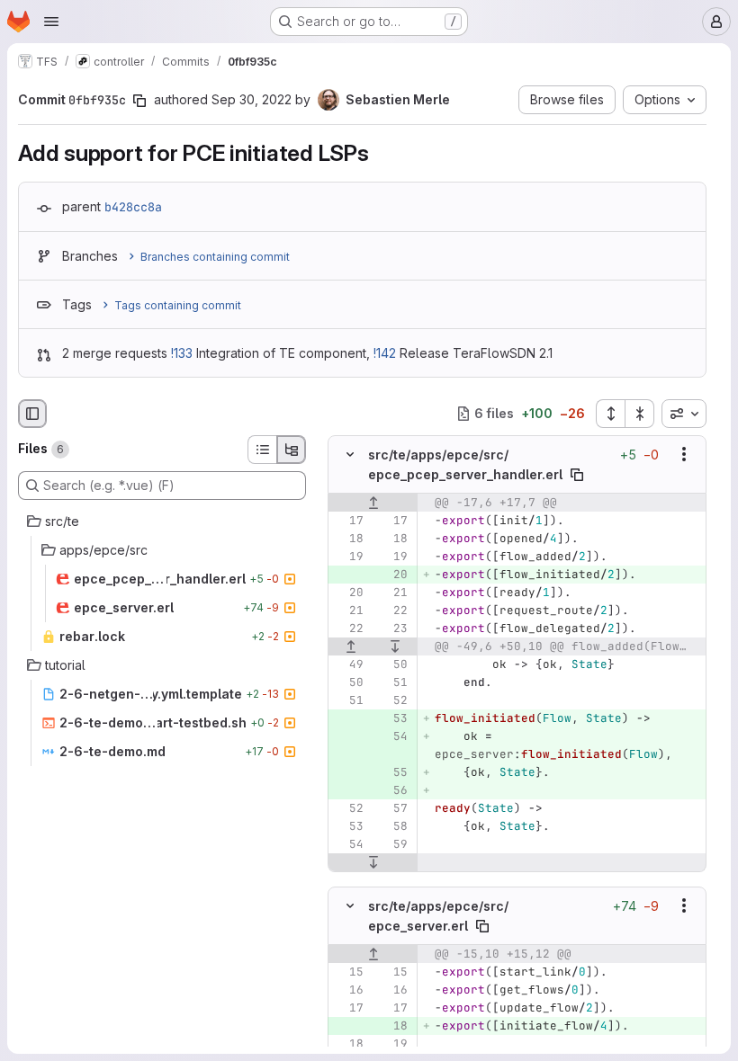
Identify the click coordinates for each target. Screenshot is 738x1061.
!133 (182, 353)
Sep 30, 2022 (252, 99)
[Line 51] (392, 682)
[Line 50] (392, 664)
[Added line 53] (392, 718)
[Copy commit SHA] (139, 100)
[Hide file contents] (350, 454)
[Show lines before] (373, 503)
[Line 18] (348, 539)
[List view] (262, 449)
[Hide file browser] (32, 413)
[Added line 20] (392, 575)
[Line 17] (348, 521)
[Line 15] (348, 972)
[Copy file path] (577, 475)
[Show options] (684, 454)
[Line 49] (348, 664)
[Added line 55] (392, 772)
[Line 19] (348, 557)
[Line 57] (392, 808)
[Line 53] (348, 826)
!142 (385, 353)
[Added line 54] (392, 736)
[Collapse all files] (640, 413)
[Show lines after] (396, 646)
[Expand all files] (610, 413)
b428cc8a (133, 207)
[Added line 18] (392, 1026)
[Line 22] (392, 611)
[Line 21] (392, 593)
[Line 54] (348, 844)
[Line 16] (348, 990)
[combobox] (684, 413)
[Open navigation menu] (51, 21)
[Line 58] (392, 826)
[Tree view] (291, 449)
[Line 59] (392, 844)
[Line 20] (348, 593)
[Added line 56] (392, 790)
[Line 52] (392, 700)
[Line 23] (392, 628)
